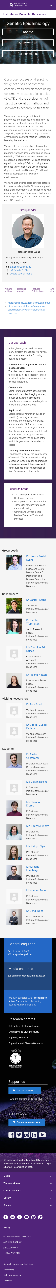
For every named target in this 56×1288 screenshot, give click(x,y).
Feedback (7, 1281)
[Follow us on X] (19, 1217)
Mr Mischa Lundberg (32, 868)
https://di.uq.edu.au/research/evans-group (29, 302)
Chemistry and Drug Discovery (23, 1031)
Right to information (12, 1275)
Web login (7, 1227)
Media (6, 1176)
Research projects (22, 290)
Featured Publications (37, 290)
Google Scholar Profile (21, 273)
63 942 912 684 (15, 1242)
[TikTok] (40, 1217)
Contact (7, 1205)
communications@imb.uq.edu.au (29, 975)
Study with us (28, 43)
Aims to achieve (8, 290)
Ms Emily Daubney (37, 826)
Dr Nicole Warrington (32, 622)
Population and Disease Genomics (25, 1043)
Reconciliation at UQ (23, 1167)
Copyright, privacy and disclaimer (18, 1264)
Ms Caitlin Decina (36, 781)
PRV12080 (15, 1253)
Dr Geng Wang (35, 911)
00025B (14, 1247)
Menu (4, 5)
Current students (12, 1190)
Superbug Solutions (18, 1037)
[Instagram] (33, 1217)
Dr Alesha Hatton (36, 674)
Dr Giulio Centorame (32, 756)
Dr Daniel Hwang (36, 599)
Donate (28, 32)
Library (7, 1197)
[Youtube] (26, 1217)
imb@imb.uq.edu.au (21, 954)
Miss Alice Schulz (37, 890)
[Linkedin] (12, 1217)
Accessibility (8, 1269)
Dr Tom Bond (34, 704)
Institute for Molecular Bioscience (24, 14)
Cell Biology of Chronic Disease (24, 1026)
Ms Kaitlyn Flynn (36, 846)
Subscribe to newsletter (28, 1122)
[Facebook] (5, 1217)
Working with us (11, 1183)
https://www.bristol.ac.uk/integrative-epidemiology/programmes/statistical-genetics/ (27, 310)
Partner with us (28, 54)
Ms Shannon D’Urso (33, 803)
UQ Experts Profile (19, 270)
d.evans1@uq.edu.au (20, 266)
